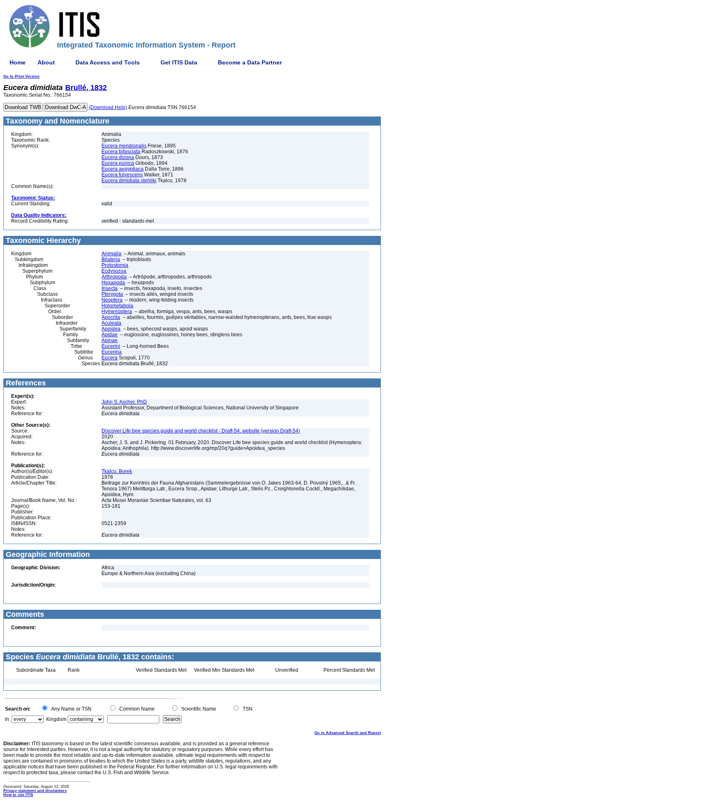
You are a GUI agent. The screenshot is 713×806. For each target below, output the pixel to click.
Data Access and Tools (108, 62)
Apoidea (111, 329)
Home (17, 62)
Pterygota (112, 294)
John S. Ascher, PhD (124, 402)
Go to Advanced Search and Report (347, 733)
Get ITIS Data (179, 62)
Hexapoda (113, 282)
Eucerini (111, 346)
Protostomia (115, 265)
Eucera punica (118, 163)
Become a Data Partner (250, 62)
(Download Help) (108, 107)
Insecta (110, 288)
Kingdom (56, 719)
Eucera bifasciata (121, 152)
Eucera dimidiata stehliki (129, 180)
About (46, 62)
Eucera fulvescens (122, 175)
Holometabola (117, 306)
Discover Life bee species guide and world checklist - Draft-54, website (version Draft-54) (201, 431)
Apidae (110, 335)
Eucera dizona (118, 157)
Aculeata (111, 323)
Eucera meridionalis (124, 146)
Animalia (111, 254)
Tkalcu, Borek (117, 471)
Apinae (110, 340)
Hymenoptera (117, 311)
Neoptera (112, 300)
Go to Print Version (21, 76)
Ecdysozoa (114, 271)
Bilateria (111, 259)
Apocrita (111, 317)
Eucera (110, 358)
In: (7, 719)
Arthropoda (114, 277)
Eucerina (112, 352)
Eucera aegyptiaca (123, 169)
